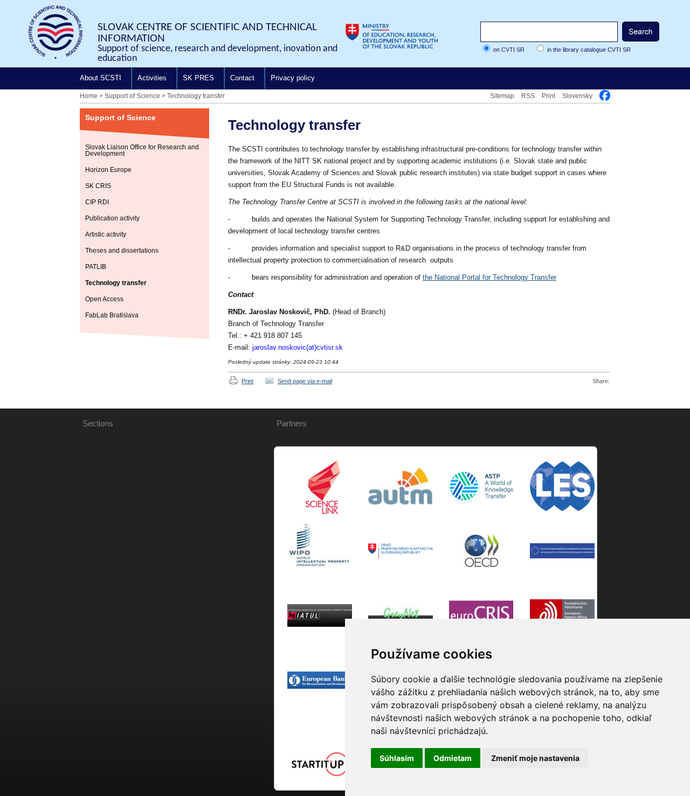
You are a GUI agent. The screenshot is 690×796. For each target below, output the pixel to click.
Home (89, 96)
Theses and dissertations (121, 250)
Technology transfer (196, 96)
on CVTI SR (509, 49)
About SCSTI (100, 78)
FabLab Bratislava (112, 315)
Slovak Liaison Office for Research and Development (142, 150)
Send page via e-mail (305, 381)
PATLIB (95, 267)
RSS (528, 96)
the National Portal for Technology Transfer (489, 277)
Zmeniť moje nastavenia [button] (535, 758)
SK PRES (198, 78)
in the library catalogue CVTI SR (589, 49)
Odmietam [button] (452, 758)
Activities (152, 78)
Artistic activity (105, 234)
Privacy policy (293, 78)
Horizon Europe (108, 170)
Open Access (104, 299)
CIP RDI (97, 202)
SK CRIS (98, 186)
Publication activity (112, 218)
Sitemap (502, 96)
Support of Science (132, 96)
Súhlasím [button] (397, 758)
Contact (242, 78)
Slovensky (577, 96)
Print (548, 96)
